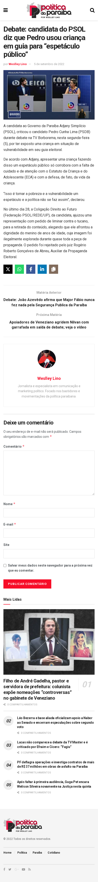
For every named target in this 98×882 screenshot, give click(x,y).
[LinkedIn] (42, 269)
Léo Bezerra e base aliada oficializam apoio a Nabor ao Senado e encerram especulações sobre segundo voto (55, 722)
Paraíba (37, 852)
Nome (9, 504)
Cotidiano (54, 852)
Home (7, 852)
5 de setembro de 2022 (49, 64)
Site (6, 545)
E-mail (9, 524)
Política (22, 852)
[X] (8, 269)
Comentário (14, 446)
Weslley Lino (18, 64)
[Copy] (53, 269)
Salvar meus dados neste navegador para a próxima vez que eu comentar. (50, 568)
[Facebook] (30, 269)
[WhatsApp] (19, 269)
